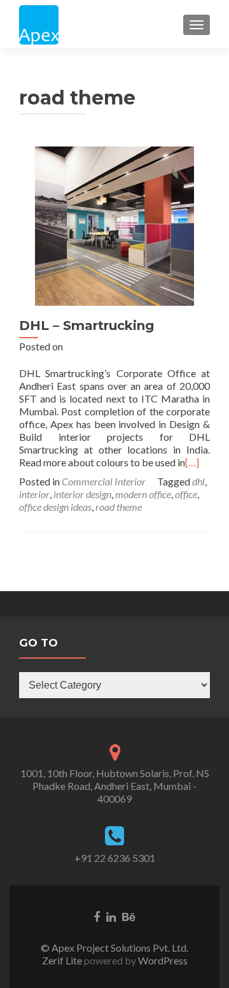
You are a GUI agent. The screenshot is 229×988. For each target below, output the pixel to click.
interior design (82, 494)
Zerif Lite (63, 960)
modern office (143, 494)
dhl (198, 481)
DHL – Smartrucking (86, 325)
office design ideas (55, 507)
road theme (118, 507)
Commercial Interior (104, 481)
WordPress (162, 960)
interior (34, 494)
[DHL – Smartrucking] (114, 224)
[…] (192, 462)
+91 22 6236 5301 (114, 858)
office (186, 494)
